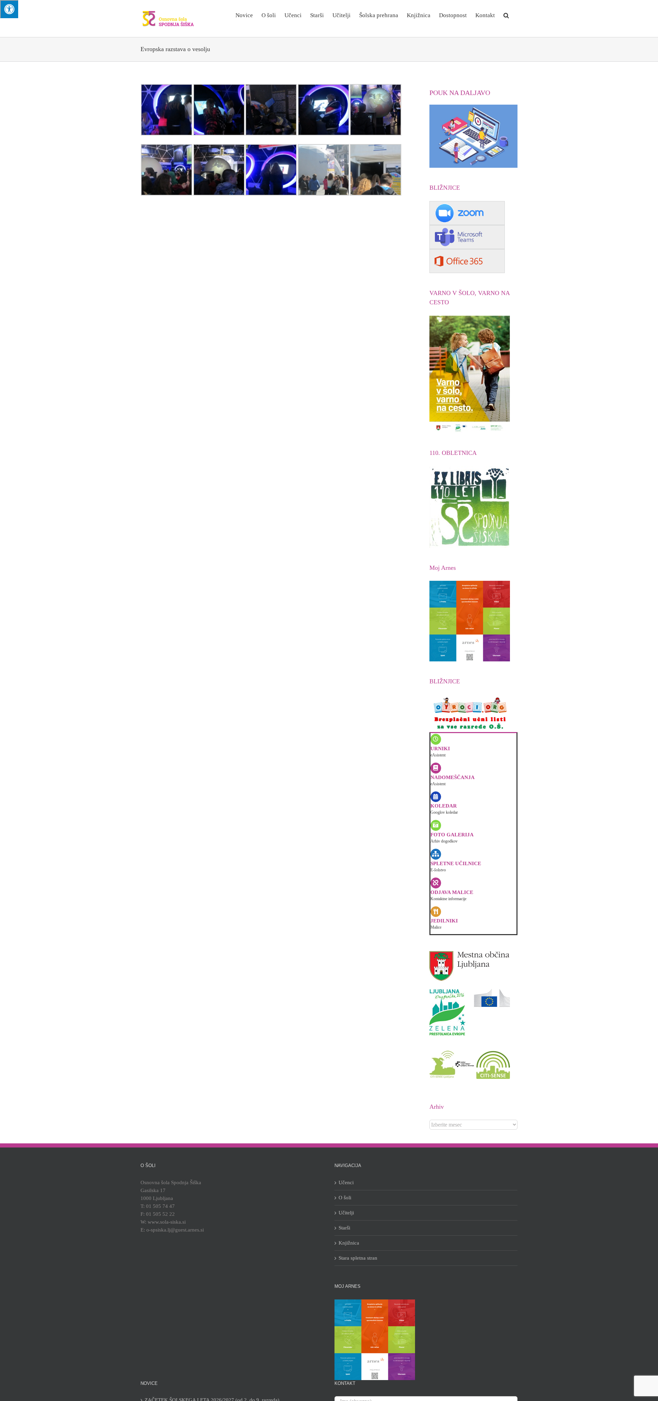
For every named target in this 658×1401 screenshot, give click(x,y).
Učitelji (346, 1212)
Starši (344, 1228)
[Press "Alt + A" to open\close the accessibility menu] (9, 9)
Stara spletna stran (358, 1258)
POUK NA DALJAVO (459, 92)
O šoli (345, 1197)
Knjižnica (349, 1243)
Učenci (346, 1182)
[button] (506, 15)
